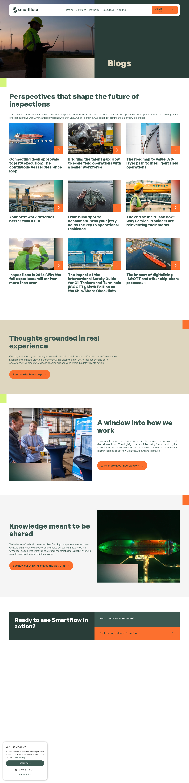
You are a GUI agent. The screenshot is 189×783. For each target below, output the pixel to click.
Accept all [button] (25, 763)
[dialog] (25, 761)
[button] (25, 770)
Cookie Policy (25, 774)
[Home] (25, 10)
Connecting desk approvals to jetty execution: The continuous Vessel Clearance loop (35, 165)
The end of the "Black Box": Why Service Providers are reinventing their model (150, 221)
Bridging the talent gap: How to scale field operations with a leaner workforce (94, 163)
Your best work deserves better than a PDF (31, 219)
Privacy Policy (19, 757)
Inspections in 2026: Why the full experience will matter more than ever (35, 278)
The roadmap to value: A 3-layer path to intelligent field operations (152, 163)
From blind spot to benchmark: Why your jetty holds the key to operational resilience (93, 223)
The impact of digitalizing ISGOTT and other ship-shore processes (152, 278)
